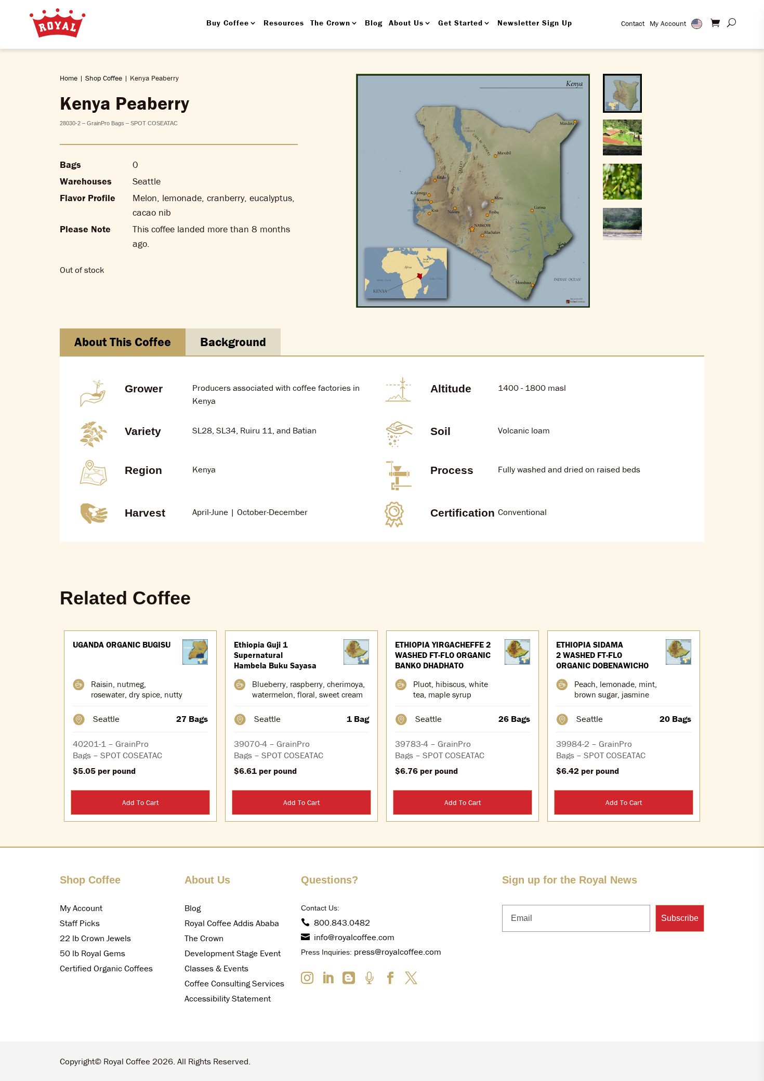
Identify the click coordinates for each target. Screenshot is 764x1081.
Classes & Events (216, 968)
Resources (284, 23)
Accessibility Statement (228, 998)
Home (68, 78)
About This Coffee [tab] (122, 341)
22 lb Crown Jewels (95, 938)
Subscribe (680, 918)
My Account (668, 23)
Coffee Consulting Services (234, 983)
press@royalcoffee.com (397, 951)
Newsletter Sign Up (534, 23)
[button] (622, 93)
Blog (374, 23)
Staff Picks (80, 923)
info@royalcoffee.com (354, 937)
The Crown (330, 23)
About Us (406, 23)
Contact (632, 23)
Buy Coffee (227, 23)
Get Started (460, 23)
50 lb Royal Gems (92, 953)
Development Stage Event (233, 953)
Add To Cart (140, 802)
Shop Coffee (103, 78)
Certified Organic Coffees (106, 968)
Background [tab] (233, 341)
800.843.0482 (342, 922)
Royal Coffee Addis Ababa (232, 923)
